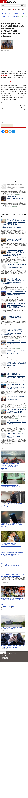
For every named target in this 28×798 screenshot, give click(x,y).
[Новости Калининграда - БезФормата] (8, 1)
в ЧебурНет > (22, 16)
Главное (3, 13)
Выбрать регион (4, 658)
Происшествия (5, 16)
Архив (10, 13)
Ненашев (9, 117)
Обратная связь (4, 657)
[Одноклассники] (6, 131)
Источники (16, 13)
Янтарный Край (14, 123)
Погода (23, 13)
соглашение (5, 75)
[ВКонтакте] (3, 131)
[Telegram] (10, 131)
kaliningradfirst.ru (7, 50)
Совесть (12, 82)
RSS (13, 660)
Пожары (14, 16)
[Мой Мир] (13, 131)
